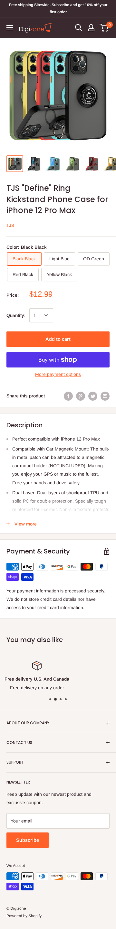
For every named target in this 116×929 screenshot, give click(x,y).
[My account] (91, 27)
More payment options (58, 374)
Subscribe (27, 840)
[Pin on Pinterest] (80, 395)
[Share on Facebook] (68, 395)
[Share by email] (105, 395)
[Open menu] (9, 27)
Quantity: (15, 315)
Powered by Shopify (24, 916)
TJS (10, 225)
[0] (104, 28)
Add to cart (58, 339)
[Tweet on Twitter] (92, 395)
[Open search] (78, 27)
